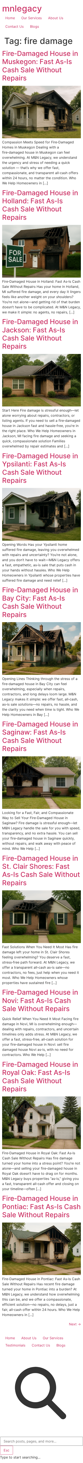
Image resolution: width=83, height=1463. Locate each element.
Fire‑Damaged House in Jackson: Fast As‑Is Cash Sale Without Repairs (40, 333)
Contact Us (14, 26)
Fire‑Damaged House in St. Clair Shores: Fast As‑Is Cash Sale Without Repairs (41, 870)
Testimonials (15, 1345)
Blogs (34, 26)
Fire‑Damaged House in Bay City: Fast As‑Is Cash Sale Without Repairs (40, 602)
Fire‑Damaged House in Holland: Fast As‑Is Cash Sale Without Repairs (40, 205)
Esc (6, 1450)
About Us (55, 18)
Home (10, 18)
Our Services (31, 18)
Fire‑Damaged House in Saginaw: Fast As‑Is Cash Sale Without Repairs (40, 736)
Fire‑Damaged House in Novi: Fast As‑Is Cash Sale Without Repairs (40, 1000)
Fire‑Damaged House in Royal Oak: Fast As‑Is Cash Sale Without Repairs (40, 1076)
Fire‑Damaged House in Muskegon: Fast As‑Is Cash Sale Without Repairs (40, 65)
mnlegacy (22, 8)
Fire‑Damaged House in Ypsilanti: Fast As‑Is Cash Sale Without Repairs (40, 468)
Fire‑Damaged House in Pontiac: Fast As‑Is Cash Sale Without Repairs (41, 1206)
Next (75, 1324)
